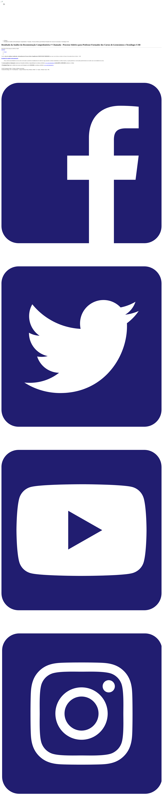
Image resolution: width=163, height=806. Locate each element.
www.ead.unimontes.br (50, 63)
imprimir (3, 49)
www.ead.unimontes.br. (49, 65)
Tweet (5, 51)
